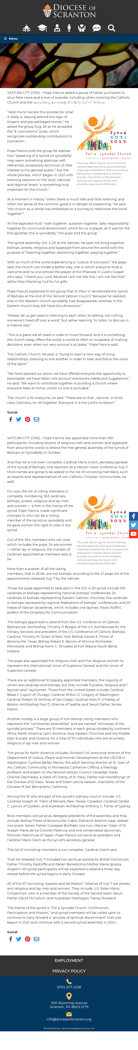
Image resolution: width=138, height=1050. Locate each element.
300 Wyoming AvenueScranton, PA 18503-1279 (69, 1005)
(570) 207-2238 (69, 987)
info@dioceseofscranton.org (69, 1019)
